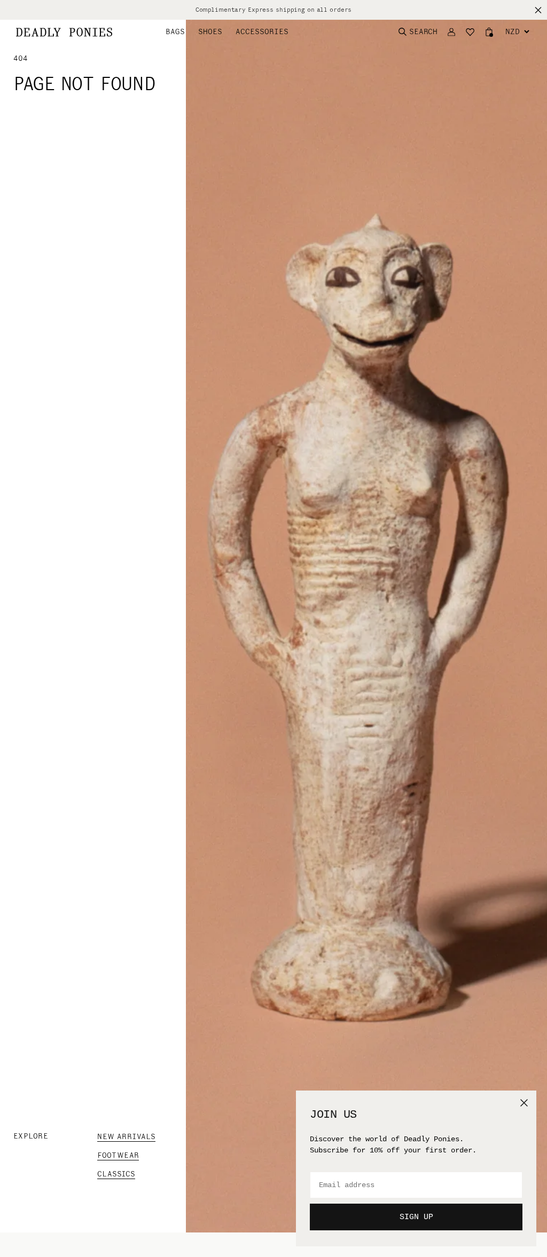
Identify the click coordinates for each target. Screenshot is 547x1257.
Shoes (210, 31)
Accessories (262, 31)
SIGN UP (416, 1217)
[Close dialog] (524, 1103)
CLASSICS (116, 1174)
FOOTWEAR (118, 1155)
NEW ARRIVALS (126, 1136)
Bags (175, 31)
